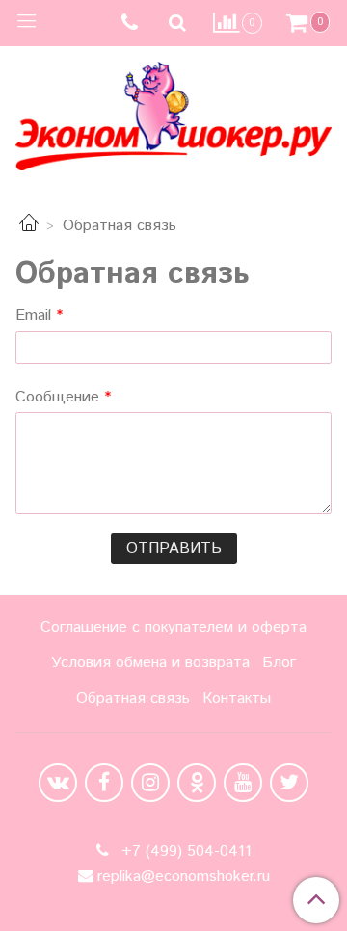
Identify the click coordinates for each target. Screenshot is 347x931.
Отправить (174, 548)
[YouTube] (243, 782)
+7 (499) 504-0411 (184, 851)
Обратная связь (133, 698)
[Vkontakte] (58, 782)
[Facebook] (104, 782)
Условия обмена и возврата (150, 663)
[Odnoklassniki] (196, 782)
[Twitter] (289, 782)
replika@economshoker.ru (183, 877)
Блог (279, 663)
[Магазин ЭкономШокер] (173, 112)
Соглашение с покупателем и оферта (173, 627)
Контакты (236, 698)
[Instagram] (150, 782)
